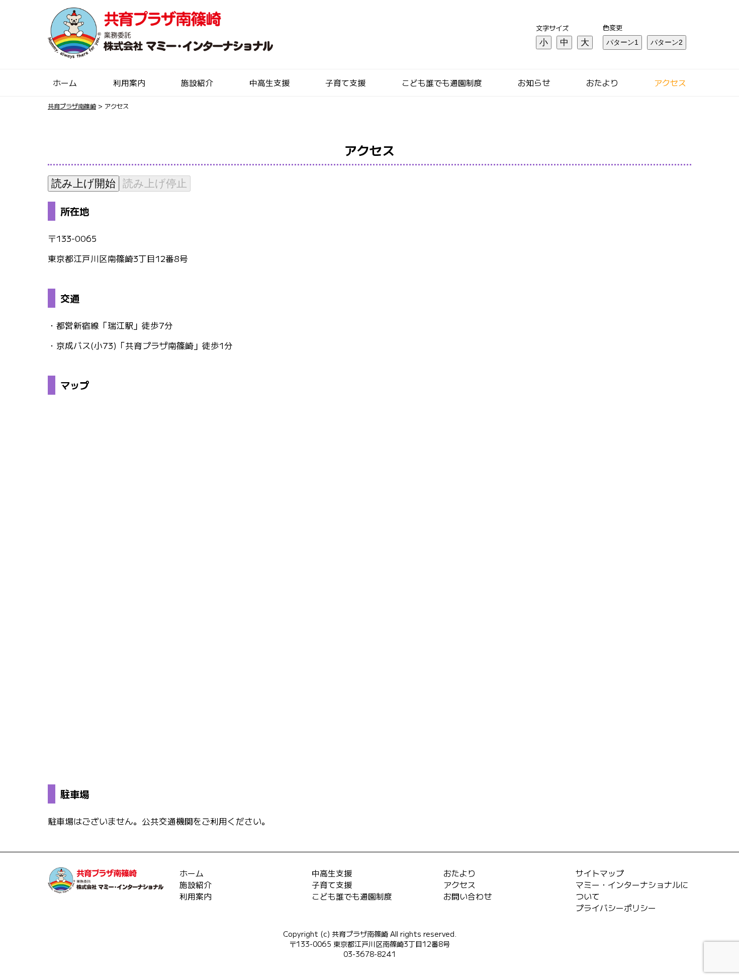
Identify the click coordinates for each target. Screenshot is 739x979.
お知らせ (534, 82)
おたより (602, 82)
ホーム (65, 82)
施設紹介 (197, 82)
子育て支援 (345, 82)
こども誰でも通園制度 (442, 82)
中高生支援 (269, 82)
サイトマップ (600, 873)
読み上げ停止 (155, 183)
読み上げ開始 (83, 183)
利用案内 (129, 82)
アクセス (670, 82)
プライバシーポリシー (616, 908)
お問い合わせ (467, 896)
